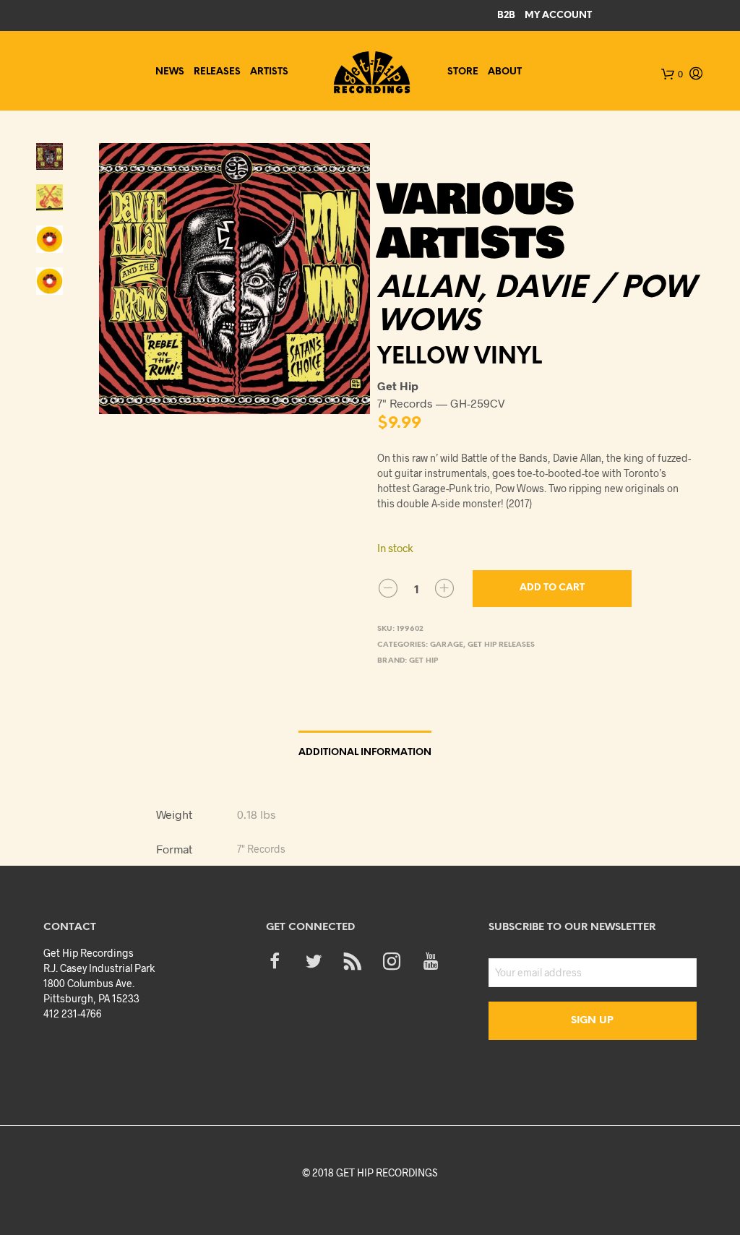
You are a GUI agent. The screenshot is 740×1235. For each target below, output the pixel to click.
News (169, 72)
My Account (558, 15)
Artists (269, 72)
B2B (506, 15)
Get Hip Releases (501, 645)
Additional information (364, 752)
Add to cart (552, 588)
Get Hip (423, 661)
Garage (446, 645)
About (505, 72)
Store (462, 72)
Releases (217, 72)
